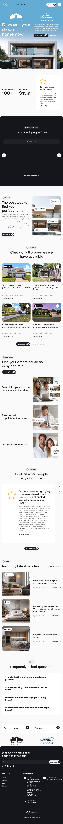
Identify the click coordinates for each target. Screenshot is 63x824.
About (23, 4)
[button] (59, 4)
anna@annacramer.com (54, 779)
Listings (17, 4)
